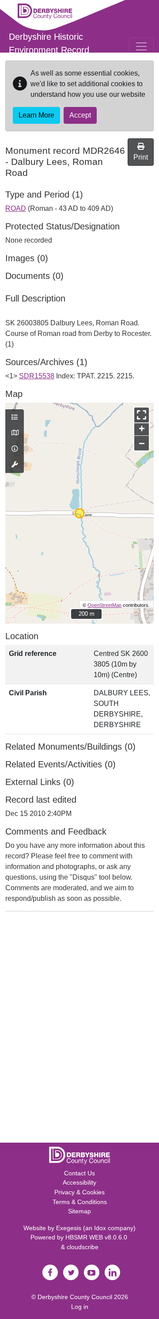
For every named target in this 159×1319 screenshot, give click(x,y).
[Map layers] (14, 418)
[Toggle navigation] (141, 46)
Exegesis (68, 1227)
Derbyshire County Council (75, 1296)
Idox (100, 1227)
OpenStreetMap (104, 605)
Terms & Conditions (80, 1201)
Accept (80, 115)
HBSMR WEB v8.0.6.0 (97, 1237)
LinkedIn (112, 1273)
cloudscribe (82, 1246)
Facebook (50, 1273)
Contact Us (79, 1173)
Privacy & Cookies (79, 1192)
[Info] (14, 449)
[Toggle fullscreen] (141, 415)
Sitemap (79, 1211)
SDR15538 (36, 376)
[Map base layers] (14, 433)
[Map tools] (14, 465)
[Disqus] (79, 1029)
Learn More (36, 115)
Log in (79, 1306)
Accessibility (79, 1182)
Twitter (71, 1273)
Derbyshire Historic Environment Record (49, 43)
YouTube (91, 1273)
